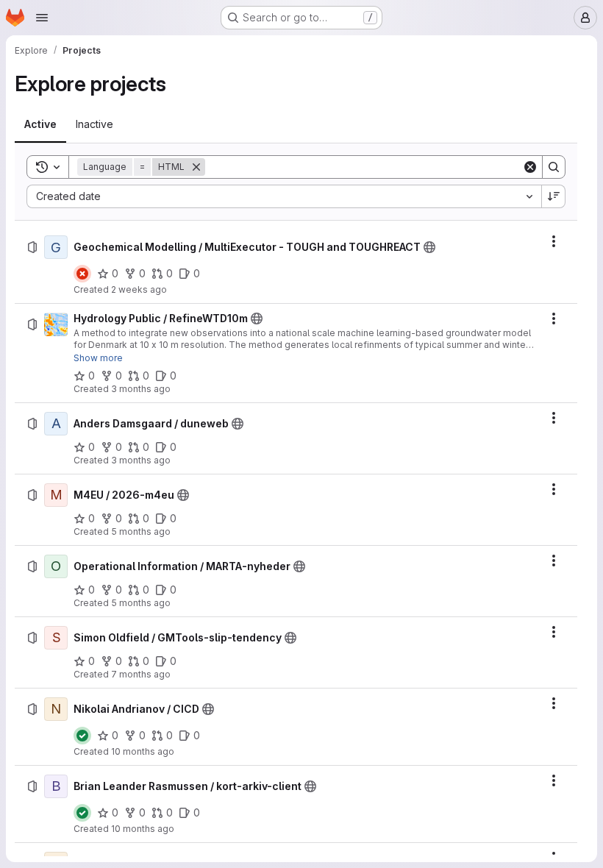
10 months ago (142, 751)
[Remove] (196, 167)
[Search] (553, 167)
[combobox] (283, 196)
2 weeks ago (139, 289)
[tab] (40, 124)
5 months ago (141, 531)
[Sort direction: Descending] (553, 196)
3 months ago (141, 388)
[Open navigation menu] (42, 17)
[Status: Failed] (82, 273)
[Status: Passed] (82, 735)
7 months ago (141, 674)
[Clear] (530, 167)
